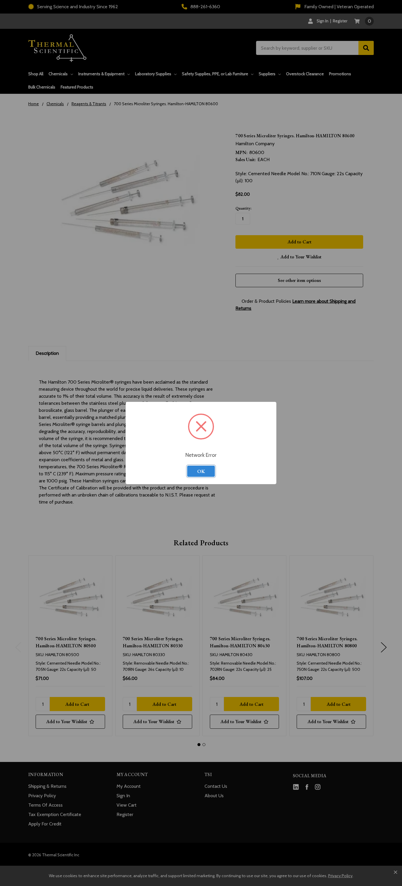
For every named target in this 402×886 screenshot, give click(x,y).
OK (201, 471)
